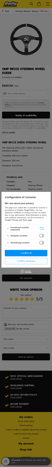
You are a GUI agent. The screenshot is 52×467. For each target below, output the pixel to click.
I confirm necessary (26, 261)
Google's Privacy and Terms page (18, 220)
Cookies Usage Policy (25, 210)
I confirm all (26, 253)
